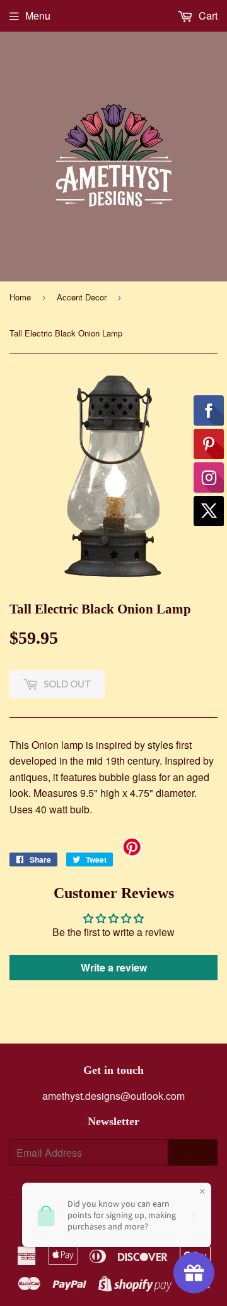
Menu (37, 15)
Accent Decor (82, 297)
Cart (207, 15)
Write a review (114, 967)
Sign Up (192, 1152)
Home (20, 297)
